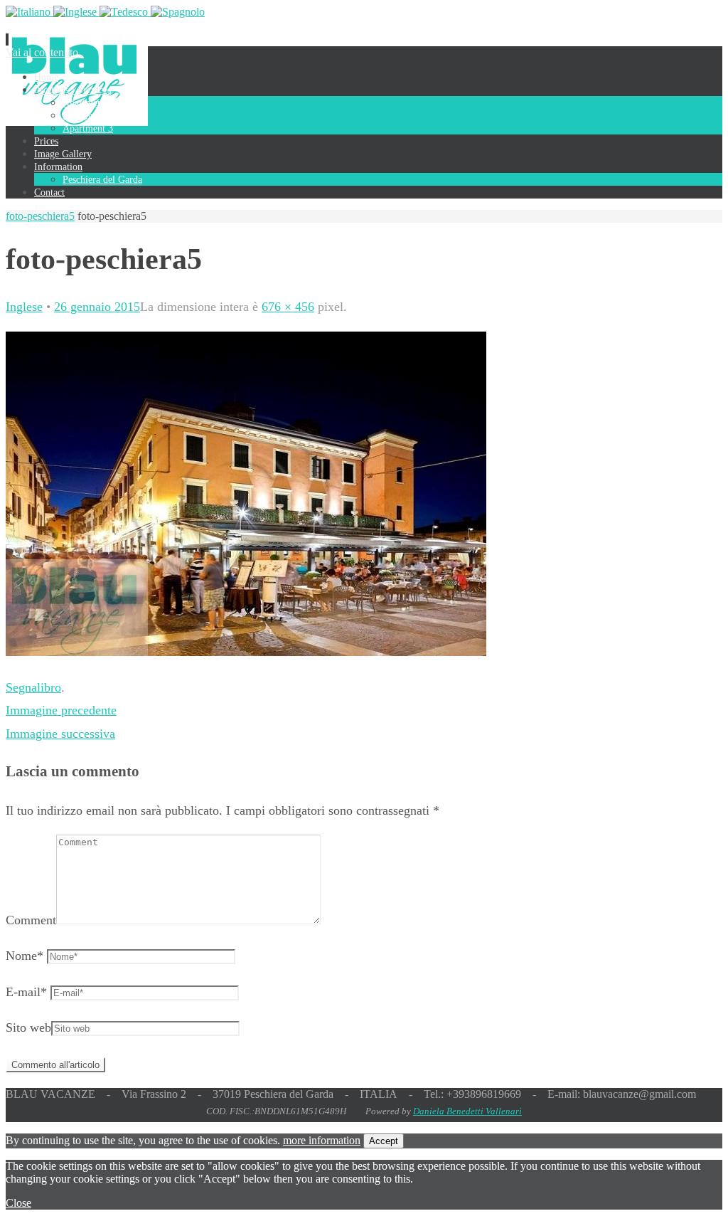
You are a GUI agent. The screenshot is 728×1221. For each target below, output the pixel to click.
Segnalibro (33, 687)
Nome (24, 955)
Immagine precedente (61, 710)
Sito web (28, 1027)
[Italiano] (29, 12)
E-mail (26, 992)
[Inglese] (76, 12)
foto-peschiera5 (40, 216)
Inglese (24, 307)
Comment (31, 920)
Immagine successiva (60, 733)
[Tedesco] (125, 12)
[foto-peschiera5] (246, 652)
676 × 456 (288, 307)
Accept (383, 1141)
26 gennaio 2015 (97, 307)
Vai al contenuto (42, 52)
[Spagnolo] (178, 12)
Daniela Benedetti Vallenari (467, 1111)
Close (18, 1203)
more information (321, 1140)
